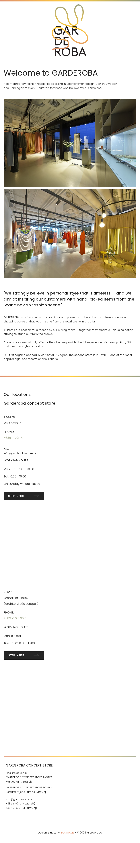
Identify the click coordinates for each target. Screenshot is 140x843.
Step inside (16, 496)
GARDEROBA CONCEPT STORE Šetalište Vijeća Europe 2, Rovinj (29, 790)
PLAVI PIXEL (67, 832)
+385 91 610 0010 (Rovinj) (22, 808)
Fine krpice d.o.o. (16, 773)
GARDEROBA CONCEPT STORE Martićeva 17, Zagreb (29, 779)
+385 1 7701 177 (14, 438)
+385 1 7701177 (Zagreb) (20, 803)
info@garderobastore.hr (21, 799)
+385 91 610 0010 (15, 618)
